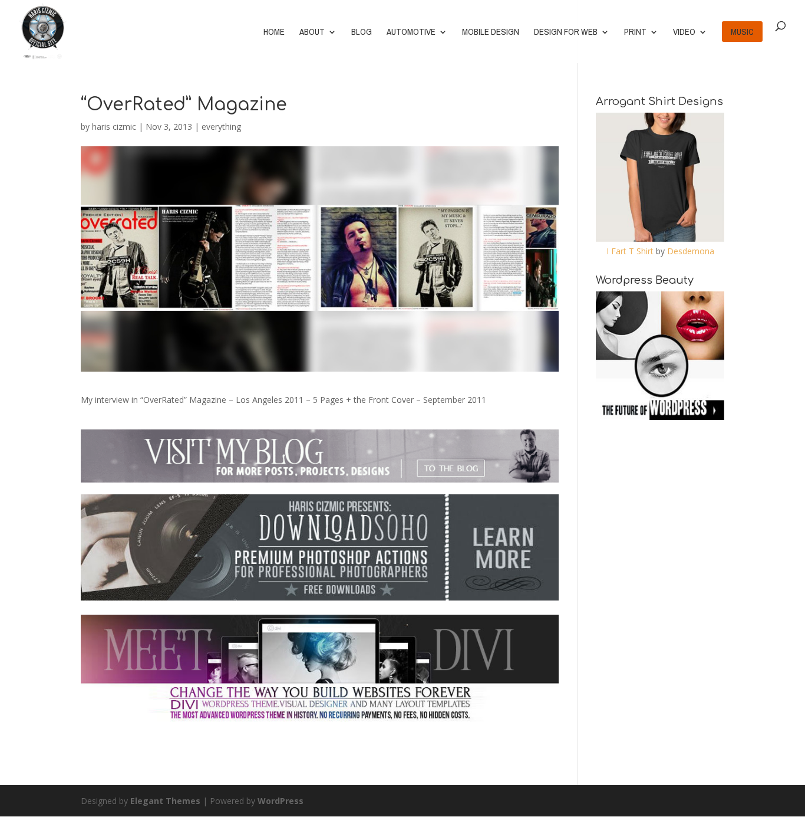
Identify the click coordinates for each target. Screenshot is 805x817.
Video (684, 33)
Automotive (411, 33)
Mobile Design (490, 33)
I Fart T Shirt (630, 251)
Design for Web (566, 33)
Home (274, 33)
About (312, 33)
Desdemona (690, 251)
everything (221, 126)
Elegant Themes (165, 800)
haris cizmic (114, 126)
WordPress (280, 800)
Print (635, 33)
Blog (361, 33)
